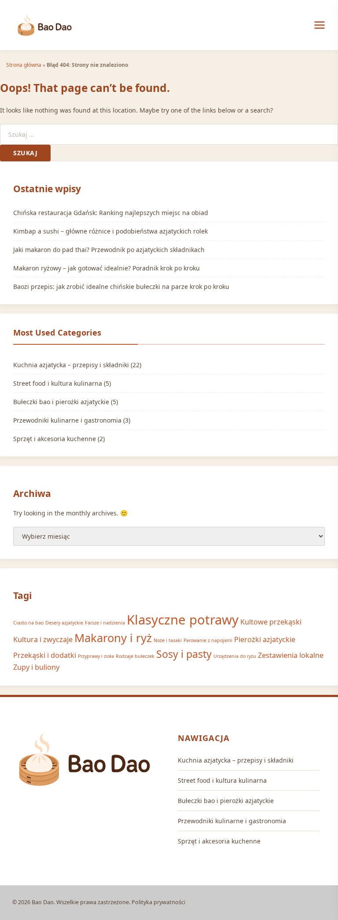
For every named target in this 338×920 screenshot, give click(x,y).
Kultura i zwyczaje (43, 639)
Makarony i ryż (113, 638)
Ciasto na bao (28, 623)
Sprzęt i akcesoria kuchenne (54, 438)
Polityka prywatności (158, 902)
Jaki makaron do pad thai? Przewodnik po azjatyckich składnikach (109, 249)
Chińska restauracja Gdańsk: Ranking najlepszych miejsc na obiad (110, 212)
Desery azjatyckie (64, 623)
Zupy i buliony (36, 667)
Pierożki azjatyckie (264, 639)
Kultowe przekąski (270, 622)
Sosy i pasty (184, 654)
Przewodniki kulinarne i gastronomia (67, 420)
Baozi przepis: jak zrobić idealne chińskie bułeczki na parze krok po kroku (121, 286)
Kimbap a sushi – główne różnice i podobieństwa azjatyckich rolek (110, 231)
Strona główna (23, 64)
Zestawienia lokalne (290, 655)
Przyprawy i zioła (96, 656)
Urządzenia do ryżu (234, 656)
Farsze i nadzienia (105, 623)
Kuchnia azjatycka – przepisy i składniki (71, 365)
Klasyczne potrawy (183, 619)
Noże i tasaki (168, 640)
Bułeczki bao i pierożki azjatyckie (61, 402)
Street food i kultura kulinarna (57, 383)
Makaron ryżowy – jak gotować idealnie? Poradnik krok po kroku (106, 268)
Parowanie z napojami (208, 640)
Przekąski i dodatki (44, 655)
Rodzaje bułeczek (135, 656)
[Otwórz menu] (319, 25)
